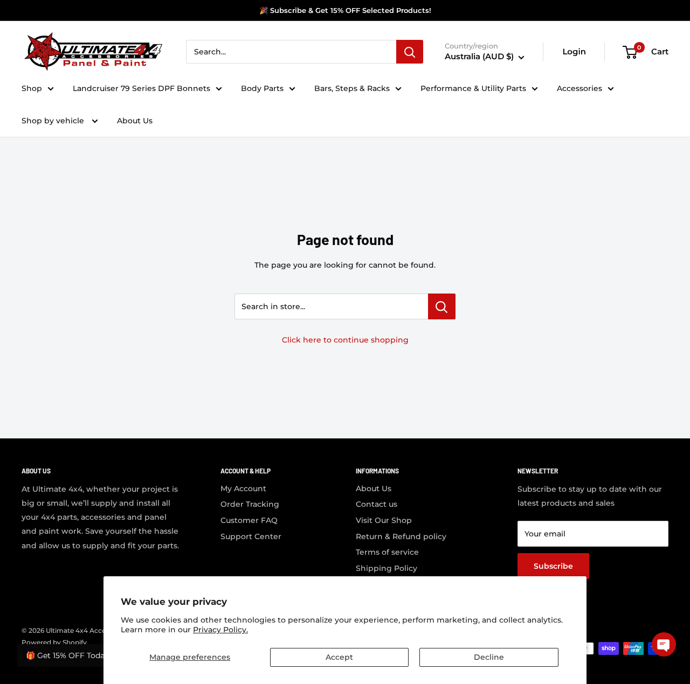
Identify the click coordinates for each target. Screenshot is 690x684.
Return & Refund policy (401, 536)
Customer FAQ (249, 520)
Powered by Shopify (54, 642)
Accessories (579, 88)
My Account (243, 488)
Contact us (376, 504)
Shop (32, 88)
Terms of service (387, 552)
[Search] (409, 52)
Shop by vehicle (54, 120)
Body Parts (262, 88)
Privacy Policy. (220, 629)
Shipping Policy (386, 568)
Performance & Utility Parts (473, 88)
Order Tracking (249, 504)
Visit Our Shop (384, 520)
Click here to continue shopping (345, 340)
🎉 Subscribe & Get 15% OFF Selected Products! (345, 10)
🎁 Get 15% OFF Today (67, 655)
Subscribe (553, 566)
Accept (339, 657)
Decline (489, 657)
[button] (664, 644)
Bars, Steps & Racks (352, 88)
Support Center (250, 536)
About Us (135, 120)
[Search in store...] (442, 306)
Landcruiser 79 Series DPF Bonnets (141, 88)
